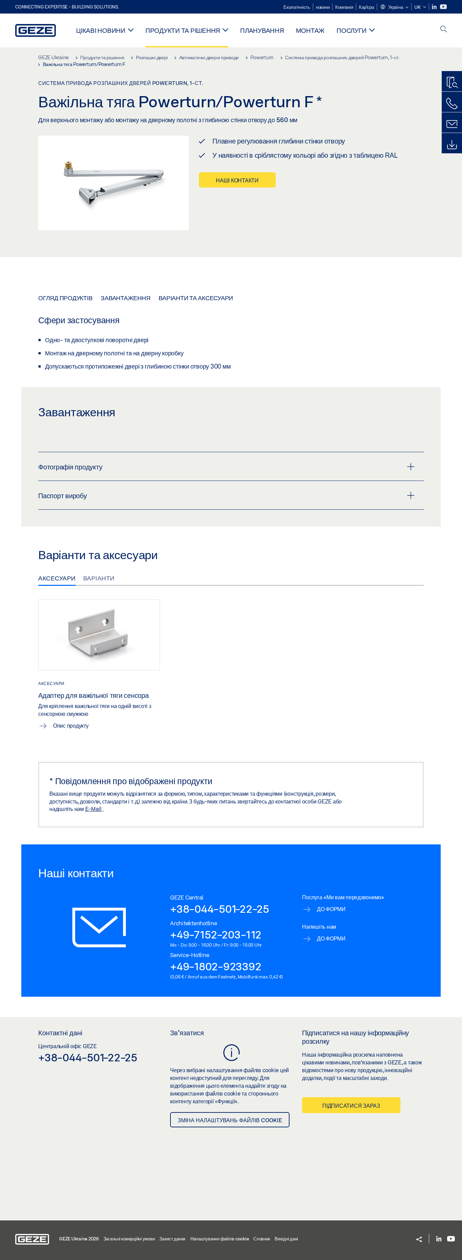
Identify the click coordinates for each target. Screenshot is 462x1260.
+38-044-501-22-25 (219, 909)
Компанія (344, 7)
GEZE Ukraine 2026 (79, 1238)
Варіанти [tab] (99, 578)
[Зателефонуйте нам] (452, 103)
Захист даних (172, 1238)
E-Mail (94, 808)
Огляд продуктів (65, 298)
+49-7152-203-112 (215, 934)
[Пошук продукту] (452, 83)
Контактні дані (60, 1033)
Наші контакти (237, 180)
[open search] (443, 29)
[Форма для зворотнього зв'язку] (452, 124)
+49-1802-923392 (215, 966)
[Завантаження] (452, 145)
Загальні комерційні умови (129, 1238)
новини (323, 7)
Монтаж (310, 30)
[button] (394, 7)
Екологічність (296, 7)
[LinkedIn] (435, 7)
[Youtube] (443, 7)
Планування (262, 30)
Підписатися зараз (351, 1105)
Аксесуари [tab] (57, 578)
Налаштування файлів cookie (219, 1238)
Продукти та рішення (182, 30)
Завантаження (125, 298)
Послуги (351, 30)
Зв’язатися (187, 1033)
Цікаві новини (100, 30)
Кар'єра (366, 7)
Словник (261, 1238)
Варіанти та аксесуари (196, 298)
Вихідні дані (286, 1238)
